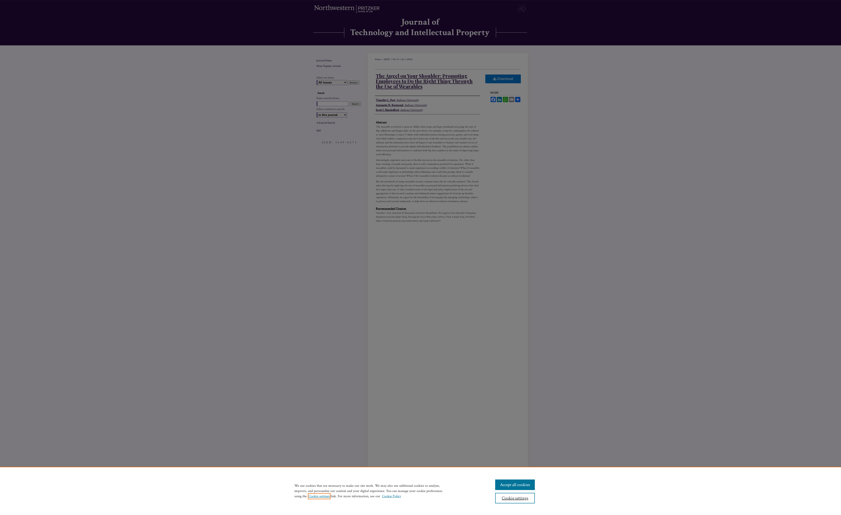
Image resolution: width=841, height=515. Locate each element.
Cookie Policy (391, 496)
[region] (420, 491)
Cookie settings (319, 496)
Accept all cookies (515, 485)
